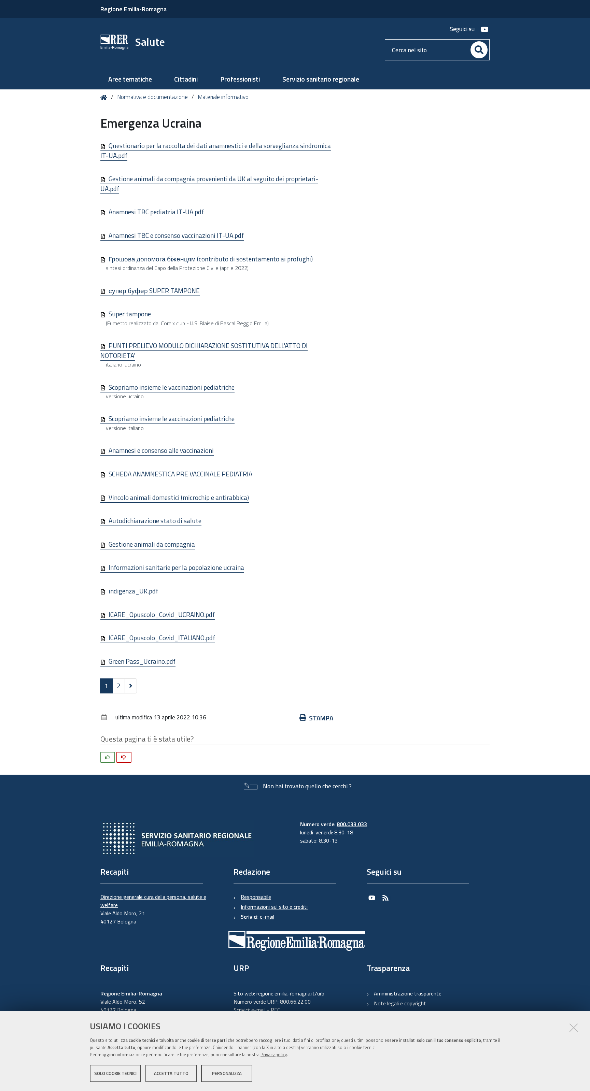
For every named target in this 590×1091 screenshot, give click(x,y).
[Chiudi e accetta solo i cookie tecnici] (573, 1027)
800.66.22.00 (295, 1001)
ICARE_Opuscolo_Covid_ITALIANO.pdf (162, 638)
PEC (275, 1010)
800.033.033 (352, 824)
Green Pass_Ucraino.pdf (142, 661)
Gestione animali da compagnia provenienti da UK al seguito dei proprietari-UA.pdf (209, 183)
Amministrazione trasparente (407, 993)
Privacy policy (274, 1054)
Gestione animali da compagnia (152, 544)
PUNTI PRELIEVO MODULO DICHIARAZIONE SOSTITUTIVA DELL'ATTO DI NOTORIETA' (204, 350)
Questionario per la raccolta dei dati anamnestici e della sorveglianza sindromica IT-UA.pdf (215, 150)
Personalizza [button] (227, 1073)
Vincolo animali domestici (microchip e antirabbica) (179, 497)
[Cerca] (479, 49)
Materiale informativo (223, 96)
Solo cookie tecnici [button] (115, 1073)
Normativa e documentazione (152, 96)
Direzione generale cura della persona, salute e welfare (153, 901)
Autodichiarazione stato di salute (155, 521)
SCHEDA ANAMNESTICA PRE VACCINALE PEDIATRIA (180, 474)
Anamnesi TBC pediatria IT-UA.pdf (156, 212)
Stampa (321, 718)
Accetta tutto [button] (171, 1073)
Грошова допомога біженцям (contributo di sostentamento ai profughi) (211, 259)
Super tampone (130, 314)
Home (105, 97)
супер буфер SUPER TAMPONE (154, 291)
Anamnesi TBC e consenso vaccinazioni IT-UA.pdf (176, 235)
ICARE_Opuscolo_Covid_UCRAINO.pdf (162, 614)
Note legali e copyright (400, 1003)
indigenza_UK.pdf (133, 591)
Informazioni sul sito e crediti (274, 907)
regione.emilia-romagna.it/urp (290, 993)
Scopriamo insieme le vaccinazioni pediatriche (172, 387)
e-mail (267, 917)
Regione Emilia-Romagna (133, 9)
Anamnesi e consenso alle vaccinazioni (161, 450)
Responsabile (256, 897)
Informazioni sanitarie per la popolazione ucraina (176, 567)
